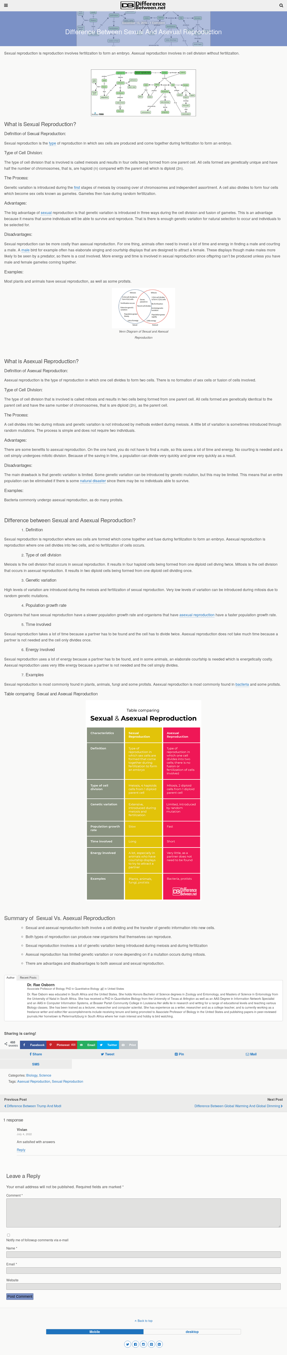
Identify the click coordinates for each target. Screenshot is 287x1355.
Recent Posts (28, 977)
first (77, 187)
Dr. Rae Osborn (41, 984)
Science (45, 1075)
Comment (14, 1195)
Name (11, 1248)
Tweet (109, 1054)
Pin (181, 1054)
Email (11, 1264)
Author (10, 977)
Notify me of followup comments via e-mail (37, 1240)
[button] (127, 1344)
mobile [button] (95, 1331)
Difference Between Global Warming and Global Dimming (237, 1105)
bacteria (242, 684)
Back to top (145, 1320)
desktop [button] (192, 1331)
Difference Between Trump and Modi (34, 1105)
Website (12, 1280)
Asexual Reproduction (33, 1081)
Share (37, 1054)
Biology (31, 1075)
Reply (21, 1149)
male (25, 249)
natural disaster (93, 480)
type (52, 143)
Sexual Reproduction (67, 1081)
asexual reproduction (197, 614)
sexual (46, 212)
